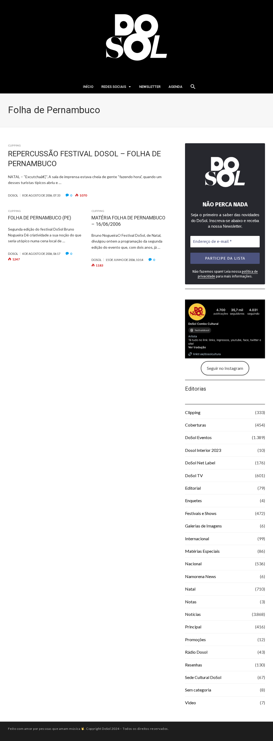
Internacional (197, 538)
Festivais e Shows (200, 513)
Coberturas (195, 424)
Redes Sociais (113, 87)
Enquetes (193, 500)
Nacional (193, 563)
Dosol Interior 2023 (203, 450)
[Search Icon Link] (193, 88)
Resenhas (193, 664)
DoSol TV (194, 475)
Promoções (195, 639)
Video (190, 702)
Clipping (14, 145)
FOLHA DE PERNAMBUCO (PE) (39, 217)
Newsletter (149, 87)
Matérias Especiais (202, 551)
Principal (193, 626)
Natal (190, 588)
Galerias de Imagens (203, 525)
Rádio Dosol (196, 651)
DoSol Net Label (200, 462)
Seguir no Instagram (225, 368)
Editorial (193, 487)
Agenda (175, 87)
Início (88, 87)
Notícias (193, 614)
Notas (190, 601)
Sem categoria (198, 689)
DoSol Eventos (198, 437)
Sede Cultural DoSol (203, 677)
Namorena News (200, 576)
